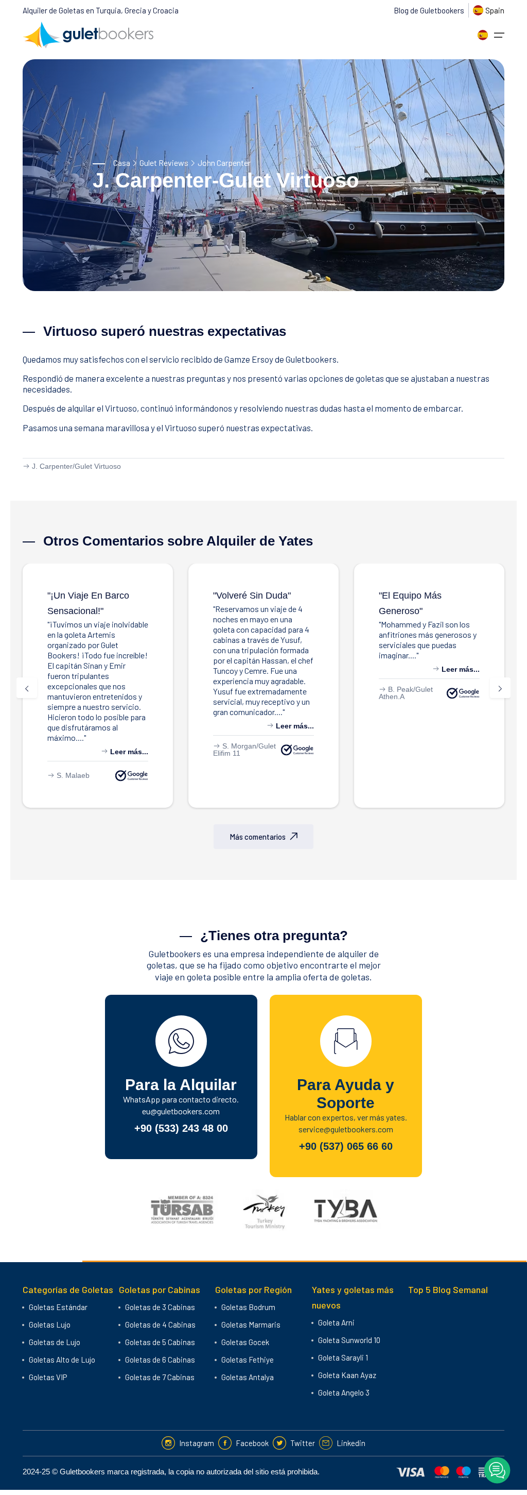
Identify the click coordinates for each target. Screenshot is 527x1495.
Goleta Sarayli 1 (343, 1357)
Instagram (196, 1443)
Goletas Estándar (58, 1307)
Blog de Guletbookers (429, 10)
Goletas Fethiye (247, 1359)
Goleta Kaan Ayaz (347, 1375)
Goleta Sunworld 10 (349, 1340)
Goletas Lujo (50, 1324)
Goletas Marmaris (250, 1324)
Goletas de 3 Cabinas (160, 1307)
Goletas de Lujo (54, 1342)
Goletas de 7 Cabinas (160, 1377)
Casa (121, 162)
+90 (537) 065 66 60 (346, 1146)
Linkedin (351, 1443)
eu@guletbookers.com (181, 1111)
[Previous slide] (26, 687)
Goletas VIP (48, 1377)
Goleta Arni (336, 1322)
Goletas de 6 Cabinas (160, 1359)
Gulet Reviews (163, 162)
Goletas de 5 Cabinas (160, 1342)
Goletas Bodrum (248, 1307)
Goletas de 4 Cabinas (160, 1324)
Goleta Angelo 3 (344, 1392)
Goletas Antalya (247, 1377)
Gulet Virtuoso (98, 466)
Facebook (252, 1443)
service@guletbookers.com (345, 1129)
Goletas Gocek (245, 1342)
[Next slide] (500, 687)
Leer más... (128, 752)
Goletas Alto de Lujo (62, 1359)
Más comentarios (258, 836)
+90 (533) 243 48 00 (181, 1128)
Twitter (302, 1443)
